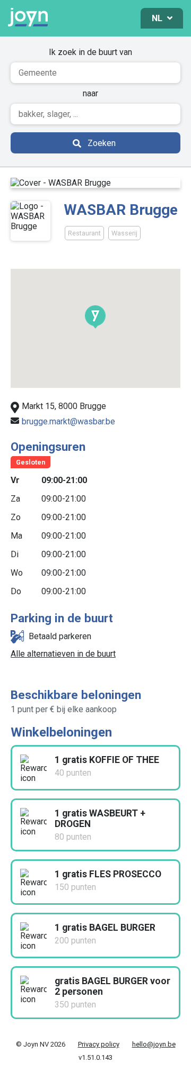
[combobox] (95, 72)
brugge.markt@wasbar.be (68, 421)
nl (158, 18)
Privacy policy (98, 1044)
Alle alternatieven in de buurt (63, 654)
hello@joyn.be (154, 1044)
